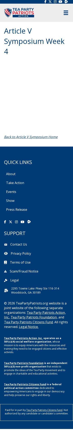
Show (10, 200)
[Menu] (66, 13)
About (10, 174)
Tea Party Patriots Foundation (34, 317)
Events (11, 191)
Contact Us (18, 244)
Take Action (15, 183)
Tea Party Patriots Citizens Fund (28, 322)
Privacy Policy (21, 253)
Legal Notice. (29, 327)
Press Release (16, 209)
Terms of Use (20, 262)
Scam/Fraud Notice (24, 271)
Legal (14, 280)
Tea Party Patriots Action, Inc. (23, 338)
